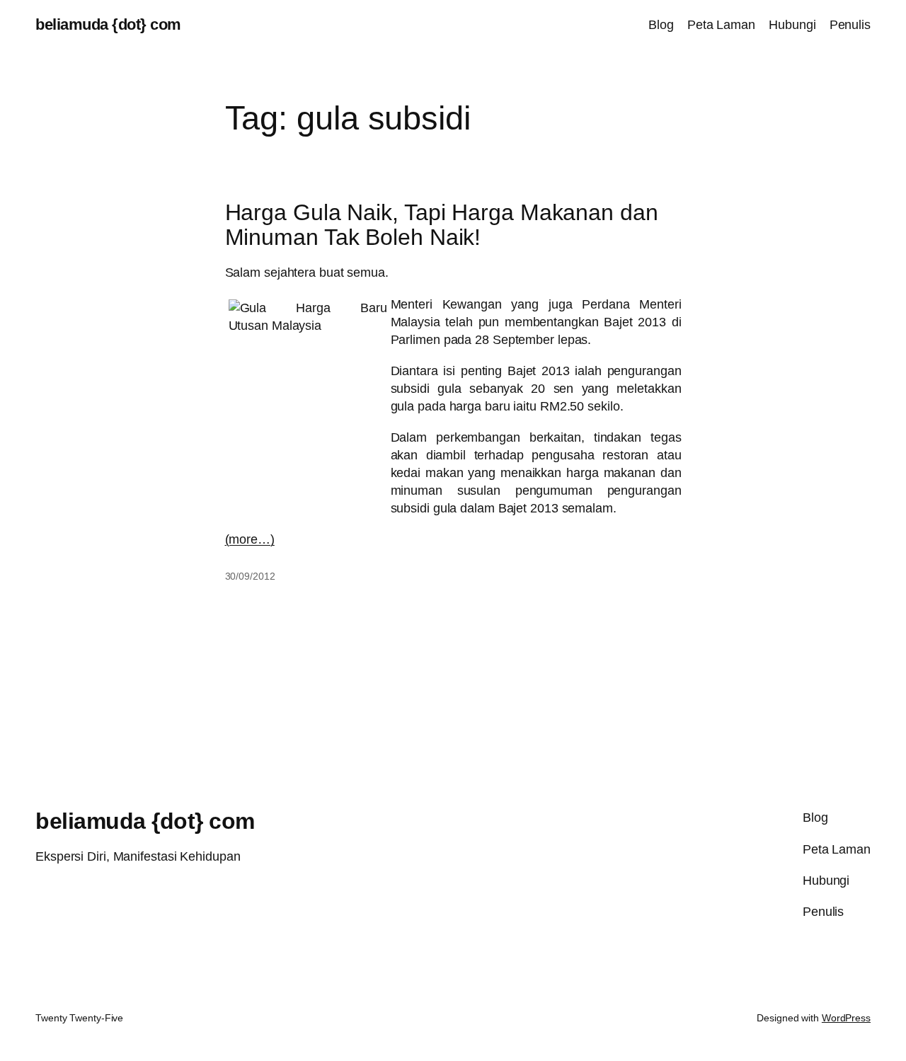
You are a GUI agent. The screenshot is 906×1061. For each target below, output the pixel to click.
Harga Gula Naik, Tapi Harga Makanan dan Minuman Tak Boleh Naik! (441, 225)
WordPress (846, 1017)
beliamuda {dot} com (108, 24)
